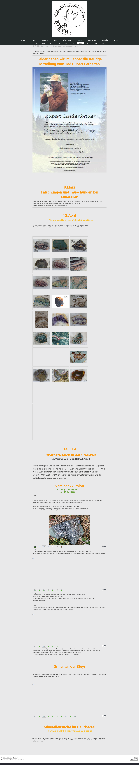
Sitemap (15, 758)
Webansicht (134, 760)
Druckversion (7, 758)
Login (136, 758)
